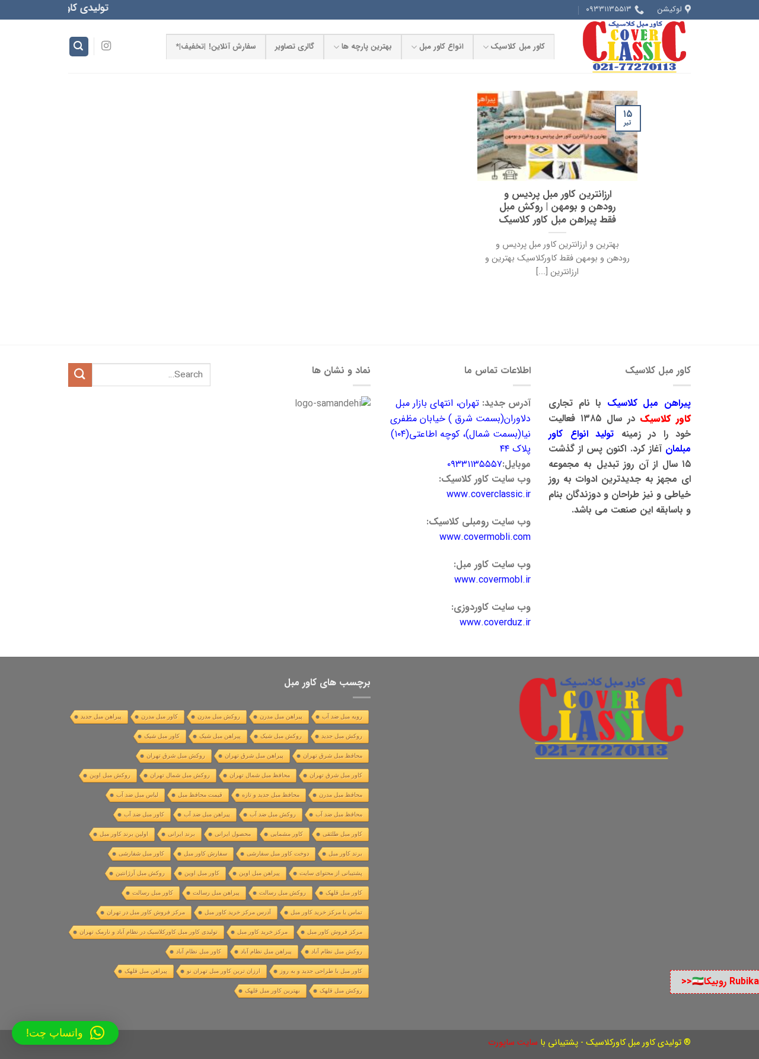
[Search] (78, 46)
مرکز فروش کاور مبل (334, 931)
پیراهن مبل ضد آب (207, 814)
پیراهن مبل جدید (101, 716)
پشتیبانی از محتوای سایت (330, 873)
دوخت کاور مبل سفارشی (278, 853)
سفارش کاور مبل (205, 853)
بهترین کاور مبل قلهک (272, 990)
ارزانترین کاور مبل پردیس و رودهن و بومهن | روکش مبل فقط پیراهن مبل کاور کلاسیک (557, 208)
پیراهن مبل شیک (220, 736)
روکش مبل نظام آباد (336, 951)
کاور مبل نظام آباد (198, 951)
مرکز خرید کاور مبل (262, 931)
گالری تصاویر (294, 47)
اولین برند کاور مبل (124, 834)
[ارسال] (80, 374)
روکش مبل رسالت (282, 892)
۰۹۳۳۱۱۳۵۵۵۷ (474, 464)
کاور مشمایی (286, 834)
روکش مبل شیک (281, 736)
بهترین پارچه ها (367, 47)
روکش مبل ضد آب (273, 814)
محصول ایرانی (233, 834)
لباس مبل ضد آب (137, 794)
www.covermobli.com (485, 537)
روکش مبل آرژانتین (140, 873)
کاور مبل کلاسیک (517, 47)
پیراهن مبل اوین (259, 873)
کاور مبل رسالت (152, 892)
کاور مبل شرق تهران (336, 775)
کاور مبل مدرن (159, 716)
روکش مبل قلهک (341, 990)
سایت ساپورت (513, 1043)
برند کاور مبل (345, 853)
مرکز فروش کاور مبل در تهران (146, 912)
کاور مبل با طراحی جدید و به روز (321, 971)
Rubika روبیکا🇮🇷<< (720, 981)
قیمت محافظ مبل (200, 794)
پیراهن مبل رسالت (216, 892)
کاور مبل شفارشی (141, 853)
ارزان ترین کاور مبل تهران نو (223, 971)
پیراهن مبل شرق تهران (254, 755)
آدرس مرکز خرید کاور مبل (238, 912)
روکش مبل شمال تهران (180, 775)
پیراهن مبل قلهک (146, 971)
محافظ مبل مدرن (340, 794)
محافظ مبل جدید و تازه (270, 794)
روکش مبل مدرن (218, 716)
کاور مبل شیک (162, 736)
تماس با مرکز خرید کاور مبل (326, 912)
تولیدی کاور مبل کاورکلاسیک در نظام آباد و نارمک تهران (148, 931)
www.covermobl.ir (492, 580)
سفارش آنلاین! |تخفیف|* (216, 47)
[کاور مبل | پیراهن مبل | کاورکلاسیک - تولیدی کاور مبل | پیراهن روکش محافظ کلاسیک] (631, 46)
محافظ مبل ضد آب (338, 814)
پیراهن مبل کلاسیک (649, 403)
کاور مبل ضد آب (144, 814)
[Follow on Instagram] (106, 46)
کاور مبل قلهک (344, 892)
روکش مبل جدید (341, 736)
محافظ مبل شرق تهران (332, 755)
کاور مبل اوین (201, 873)
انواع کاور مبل (441, 47)
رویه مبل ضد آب (342, 716)
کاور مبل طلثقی (342, 834)
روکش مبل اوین (110, 775)
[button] (65, 1033)
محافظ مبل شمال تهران (259, 775)
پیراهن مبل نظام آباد (266, 951)
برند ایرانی (181, 834)
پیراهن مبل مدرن (281, 716)
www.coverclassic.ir (489, 494)
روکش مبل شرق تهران (175, 755)
